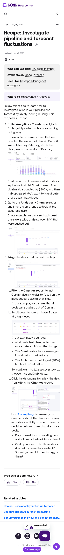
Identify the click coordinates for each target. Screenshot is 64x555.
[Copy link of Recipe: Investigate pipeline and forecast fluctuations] (36, 44)
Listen (11, 59)
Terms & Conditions (23, 545)
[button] (56, 546)
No (33, 482)
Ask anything (25, 414)
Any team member (43, 68)
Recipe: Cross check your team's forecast (29, 505)
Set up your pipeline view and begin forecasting (32, 517)
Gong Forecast (34, 74)
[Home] (18, 5)
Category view (16, 24)
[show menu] (58, 5)
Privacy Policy (44, 545)
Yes (15, 482)
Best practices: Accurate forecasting (27, 511)
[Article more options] (57, 24)
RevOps (25, 81)
